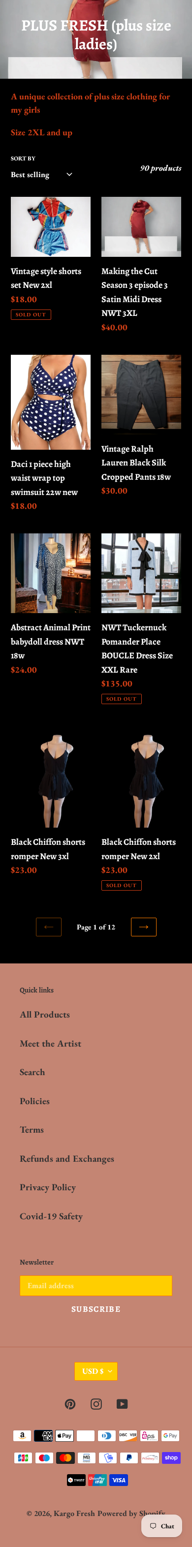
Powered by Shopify (131, 1513)
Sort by (23, 158)
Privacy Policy (48, 1187)
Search (32, 1072)
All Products (45, 1014)
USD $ (92, 1371)
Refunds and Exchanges (67, 1158)
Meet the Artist (50, 1043)
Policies (35, 1101)
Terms (32, 1129)
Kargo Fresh (74, 1513)
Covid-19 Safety (51, 1216)
